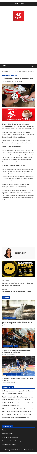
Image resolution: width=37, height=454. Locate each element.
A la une (4, 75)
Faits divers (14, 75)
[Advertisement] (18, 42)
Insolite (14, 317)
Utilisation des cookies (9, 444)
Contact (4, 430)
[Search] (33, 66)
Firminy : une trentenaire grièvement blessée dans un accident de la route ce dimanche (18, 338)
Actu (9, 75)
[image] (18, 115)
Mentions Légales (7, 433)
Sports (19, 374)
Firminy (16, 345)
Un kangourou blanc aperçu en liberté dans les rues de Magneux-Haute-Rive (18, 310)
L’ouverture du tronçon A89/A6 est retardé (16, 290)
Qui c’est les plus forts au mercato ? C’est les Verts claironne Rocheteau (17, 283)
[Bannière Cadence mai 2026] (18, 268)
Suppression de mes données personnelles (15, 441)
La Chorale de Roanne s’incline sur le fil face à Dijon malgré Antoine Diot (18, 366)
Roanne (14, 374)
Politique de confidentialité (10, 437)
